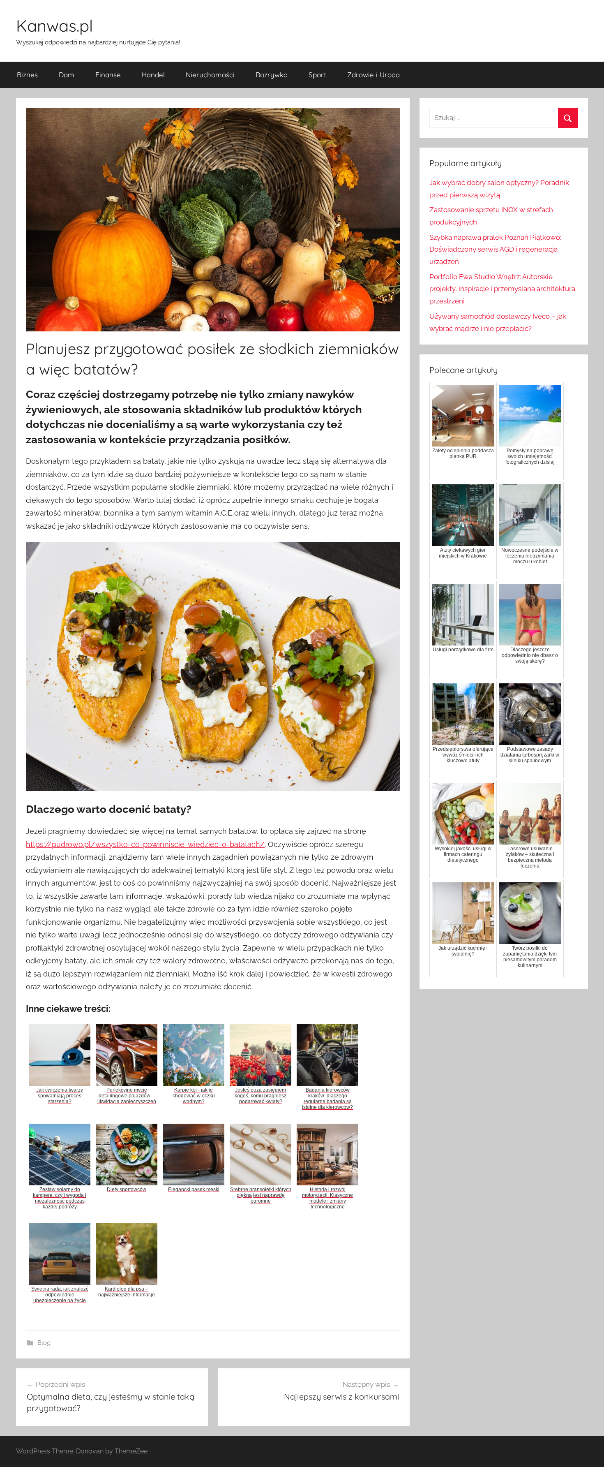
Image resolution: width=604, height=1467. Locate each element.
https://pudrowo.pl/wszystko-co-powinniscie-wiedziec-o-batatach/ (145, 844)
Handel (153, 74)
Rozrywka (272, 74)
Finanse (108, 74)
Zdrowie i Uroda (373, 74)
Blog (44, 1343)
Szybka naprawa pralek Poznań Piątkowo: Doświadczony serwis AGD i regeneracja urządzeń (495, 249)
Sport (317, 74)
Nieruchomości (210, 74)
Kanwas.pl (54, 25)
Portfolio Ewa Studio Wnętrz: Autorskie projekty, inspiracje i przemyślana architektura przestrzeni (502, 289)
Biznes (27, 74)
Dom (66, 74)
